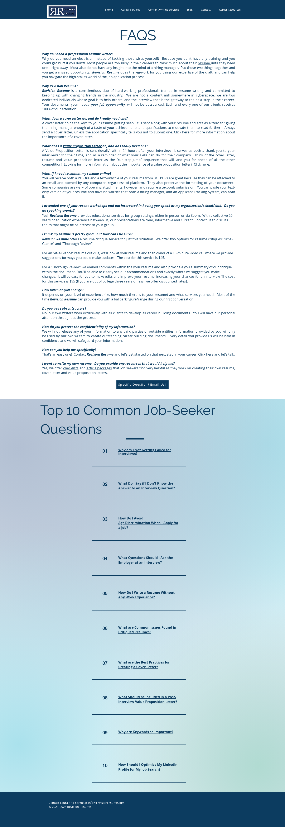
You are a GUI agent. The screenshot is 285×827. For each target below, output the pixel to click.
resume (204, 63)
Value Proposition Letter (82, 146)
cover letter (72, 118)
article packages (99, 368)
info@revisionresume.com (106, 803)
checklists (70, 368)
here (185, 132)
